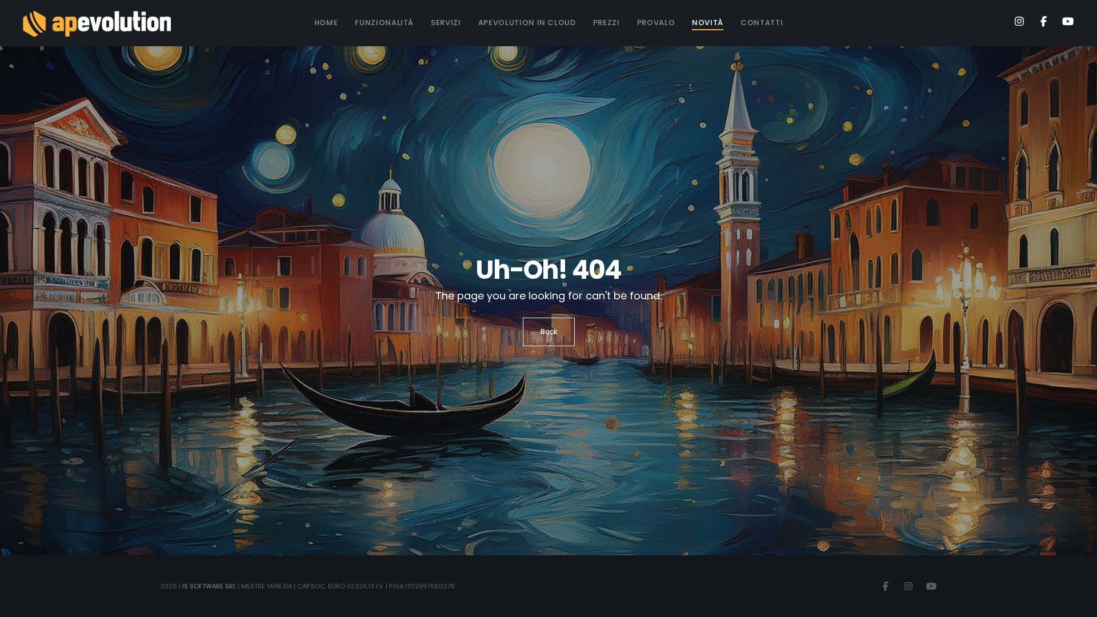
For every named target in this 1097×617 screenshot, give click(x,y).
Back (549, 331)
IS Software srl (209, 586)
